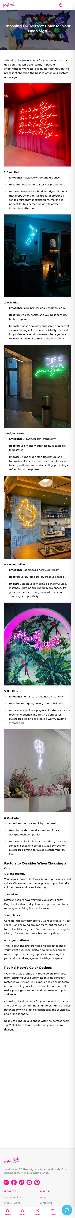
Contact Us (46, 1202)
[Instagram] (6, 1182)
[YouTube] (29, 1182)
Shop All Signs (11, 1202)
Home (8, 1214)
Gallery (52, 1214)
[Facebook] (14, 1182)
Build (37, 1214)
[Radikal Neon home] (9, 5)
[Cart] (61, 5)
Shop (22, 1214)
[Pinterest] (37, 1182)
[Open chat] (67, 1210)
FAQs (43, 1197)
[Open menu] (69, 5)
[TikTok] (21, 1182)
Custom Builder (12, 1197)
